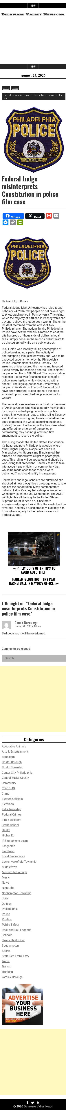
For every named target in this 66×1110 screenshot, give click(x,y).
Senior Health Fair (13, 940)
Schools (7, 935)
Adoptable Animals (14, 746)
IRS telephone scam (15, 840)
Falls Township (11, 809)
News (15, 88)
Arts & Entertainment (15, 751)
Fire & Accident (11, 820)
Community (9, 783)
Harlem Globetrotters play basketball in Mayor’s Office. (32, 581)
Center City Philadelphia (17, 772)
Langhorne (8, 846)
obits (5, 898)
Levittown (8, 851)
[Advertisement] (33, 41)
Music (6, 877)
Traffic (6, 961)
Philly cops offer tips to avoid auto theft (36, 570)
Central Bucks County (15, 777)
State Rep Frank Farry (15, 956)
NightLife (8, 888)
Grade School (10, 825)
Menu (33, 5)
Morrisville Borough (14, 872)
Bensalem (8, 757)
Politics (7, 919)
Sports (6, 951)
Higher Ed (8, 835)
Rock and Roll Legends (16, 930)
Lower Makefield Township (19, 861)
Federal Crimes (11, 814)
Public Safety (10, 924)
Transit (6, 966)
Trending (7, 972)
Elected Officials (12, 799)
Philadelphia (10, 909)
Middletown (9, 867)
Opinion (7, 903)
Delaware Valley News (38, 1106)
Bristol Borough (12, 762)
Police (6, 914)
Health (6, 830)
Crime (5, 793)
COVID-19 (8, 788)
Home (6, 88)
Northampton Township (16, 893)
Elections (8, 804)
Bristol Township (12, 767)
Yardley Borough (12, 977)
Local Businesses (13, 856)
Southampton (10, 945)
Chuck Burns (23, 622)
